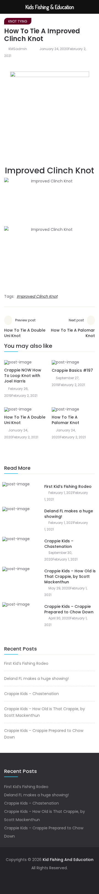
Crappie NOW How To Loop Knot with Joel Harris (22, 375)
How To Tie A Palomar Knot (65, 419)
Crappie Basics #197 (72, 370)
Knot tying (17, 21)
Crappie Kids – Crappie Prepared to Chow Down (69, 609)
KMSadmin (18, 49)
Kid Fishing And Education (68, 859)
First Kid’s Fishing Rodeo (68, 486)
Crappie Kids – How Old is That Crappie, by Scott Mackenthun (70, 576)
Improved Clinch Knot (37, 296)
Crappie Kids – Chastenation (58, 543)
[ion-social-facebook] (49, 879)
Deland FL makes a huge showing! (36, 678)
